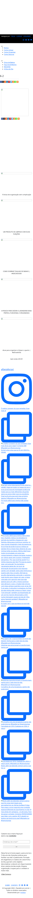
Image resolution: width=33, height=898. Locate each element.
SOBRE (7, 885)
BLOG (13, 36)
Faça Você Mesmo (10, 65)
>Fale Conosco (6, 874)
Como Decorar (9, 54)
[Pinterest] (9, 82)
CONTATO (14, 885)
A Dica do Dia (8, 69)
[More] (17, 82)
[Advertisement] (16, 17)
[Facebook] (1, 82)
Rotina (6, 48)
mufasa (23, 893)
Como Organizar (10, 52)
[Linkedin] (7, 82)
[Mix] (13, 82)
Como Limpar (8, 50)
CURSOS (19, 36)
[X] (3, 82)
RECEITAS (7, 67)
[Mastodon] (11, 82)
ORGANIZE (27, 36)
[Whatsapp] (15, 82)
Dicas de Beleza (9, 62)
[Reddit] (5, 82)
